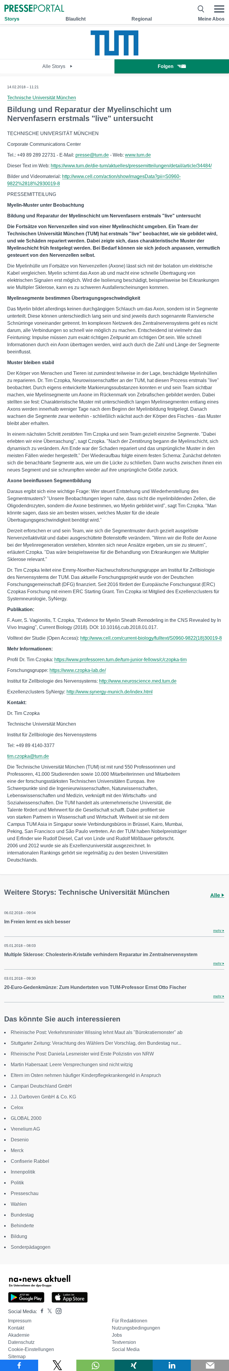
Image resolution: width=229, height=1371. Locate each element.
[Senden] (210, 1365)
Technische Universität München (41, 97)
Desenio (20, 1139)
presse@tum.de (92, 154)
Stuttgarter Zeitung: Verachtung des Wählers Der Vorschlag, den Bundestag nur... (96, 1043)
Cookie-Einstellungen (31, 1349)
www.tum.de (138, 154)
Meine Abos (211, 18)
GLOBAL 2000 (26, 1118)
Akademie (19, 1335)
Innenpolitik (23, 1171)
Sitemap (17, 1356)
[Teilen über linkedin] (172, 1365)
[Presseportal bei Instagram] (56, 1310)
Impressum (19, 1320)
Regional (141, 18)
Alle (216, 895)
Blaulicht (76, 18)
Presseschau (24, 1193)
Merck (17, 1150)
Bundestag (22, 1214)
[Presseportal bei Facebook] (40, 1311)
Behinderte (22, 1225)
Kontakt (16, 1327)
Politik (17, 1182)
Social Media (126, 1349)
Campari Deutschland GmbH (41, 1086)
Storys (11, 18)
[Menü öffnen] (219, 9)
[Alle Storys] (114, 53)
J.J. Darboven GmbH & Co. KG (43, 1096)
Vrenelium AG (25, 1129)
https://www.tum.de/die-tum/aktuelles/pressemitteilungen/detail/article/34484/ (131, 165)
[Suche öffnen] (201, 9)
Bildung (19, 1236)
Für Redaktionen (129, 1320)
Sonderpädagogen (30, 1247)
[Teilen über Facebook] (19, 1365)
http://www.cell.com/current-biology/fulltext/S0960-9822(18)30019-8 (151, 638)
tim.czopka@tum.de (28, 756)
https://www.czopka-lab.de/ (77, 670)
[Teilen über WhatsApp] (95, 1365)
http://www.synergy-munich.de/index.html (109, 691)
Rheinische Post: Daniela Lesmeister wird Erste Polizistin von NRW (82, 1053)
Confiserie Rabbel (30, 1161)
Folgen (166, 66)
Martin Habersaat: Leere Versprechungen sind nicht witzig (72, 1064)
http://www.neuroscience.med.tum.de (138, 681)
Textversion (124, 1342)
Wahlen (19, 1204)
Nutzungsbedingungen (136, 1327)
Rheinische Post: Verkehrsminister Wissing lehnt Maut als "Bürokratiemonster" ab (96, 1032)
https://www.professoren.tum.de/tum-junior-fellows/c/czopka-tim (120, 659)
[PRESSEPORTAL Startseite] (34, 9)
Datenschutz (21, 1342)
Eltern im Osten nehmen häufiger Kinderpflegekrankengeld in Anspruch (86, 1075)
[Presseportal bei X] (48, 1311)
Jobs (117, 1335)
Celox (17, 1107)
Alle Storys (54, 66)
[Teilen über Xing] (133, 1365)
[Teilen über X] (57, 1365)
